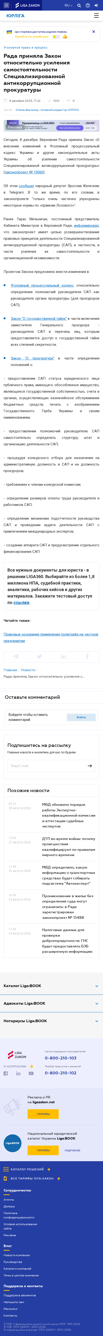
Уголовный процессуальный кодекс (42, 285)
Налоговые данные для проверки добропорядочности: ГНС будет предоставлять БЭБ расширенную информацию (67, 940)
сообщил (26, 186)
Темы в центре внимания (21, 1275)
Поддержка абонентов (20, 1295)
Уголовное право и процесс (26, 47)
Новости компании (17, 1255)
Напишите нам (14, 1302)
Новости (28, 670)
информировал (86, 225)
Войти (81, 717)
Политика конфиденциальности (19, 1215)
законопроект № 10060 (24, 172)
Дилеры (9, 1206)
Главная (10, 670)
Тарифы (43, 1114)
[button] (6, 5)
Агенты (9, 1199)
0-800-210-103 (60, 1058)
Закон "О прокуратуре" (32, 358)
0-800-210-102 (60, 1073)
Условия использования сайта (20, 1226)
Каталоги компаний (17, 1268)
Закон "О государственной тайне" (39, 318)
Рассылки (10, 1309)
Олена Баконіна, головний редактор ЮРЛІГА (47, 110)
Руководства (13, 1262)
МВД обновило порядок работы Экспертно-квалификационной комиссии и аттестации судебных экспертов (68, 815)
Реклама (10, 1235)
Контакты (10, 1315)
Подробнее (72, 1150)
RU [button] (67, 5)
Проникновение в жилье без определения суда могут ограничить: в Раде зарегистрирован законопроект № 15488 (67, 907)
